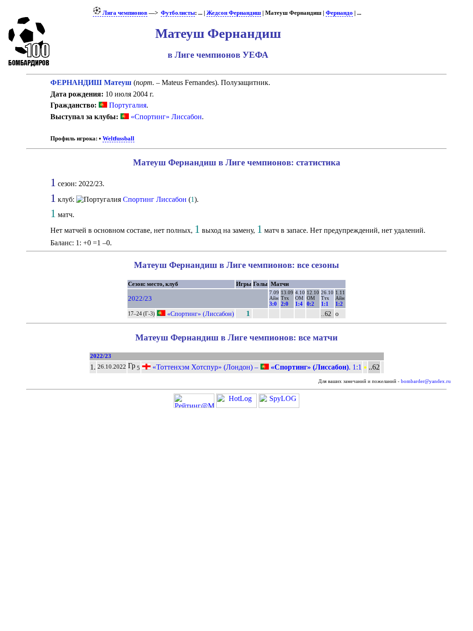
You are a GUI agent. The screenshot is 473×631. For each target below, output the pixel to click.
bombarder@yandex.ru (426, 381)
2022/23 (140, 298)
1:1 (324, 304)
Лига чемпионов (124, 13)
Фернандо (339, 13)
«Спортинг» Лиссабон (166, 117)
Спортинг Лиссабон (155, 199)
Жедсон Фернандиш (233, 13)
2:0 (284, 304)
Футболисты (178, 13)
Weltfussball (118, 138)
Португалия (126, 105)
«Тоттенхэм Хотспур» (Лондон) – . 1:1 (256, 367)
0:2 (310, 304)
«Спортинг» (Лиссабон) (200, 313)
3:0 (273, 304)
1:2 (339, 304)
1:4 (299, 304)
